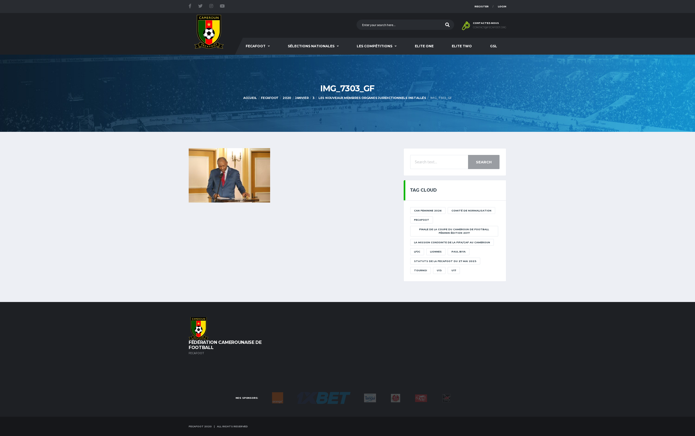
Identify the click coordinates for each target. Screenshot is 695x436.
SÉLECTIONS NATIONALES (311, 46)
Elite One (424, 46)
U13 (439, 270)
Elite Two (462, 46)
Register (482, 6)
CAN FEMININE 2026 (428, 210)
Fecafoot (256, 46)
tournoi (420, 270)
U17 (453, 270)
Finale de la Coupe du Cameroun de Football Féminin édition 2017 (454, 231)
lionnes (436, 251)
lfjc (417, 251)
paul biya (458, 251)
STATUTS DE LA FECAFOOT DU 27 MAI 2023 (445, 261)
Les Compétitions (374, 46)
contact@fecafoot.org (489, 27)
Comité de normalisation (471, 210)
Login (502, 6)
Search (484, 162)
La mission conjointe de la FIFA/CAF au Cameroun (452, 242)
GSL (493, 46)
